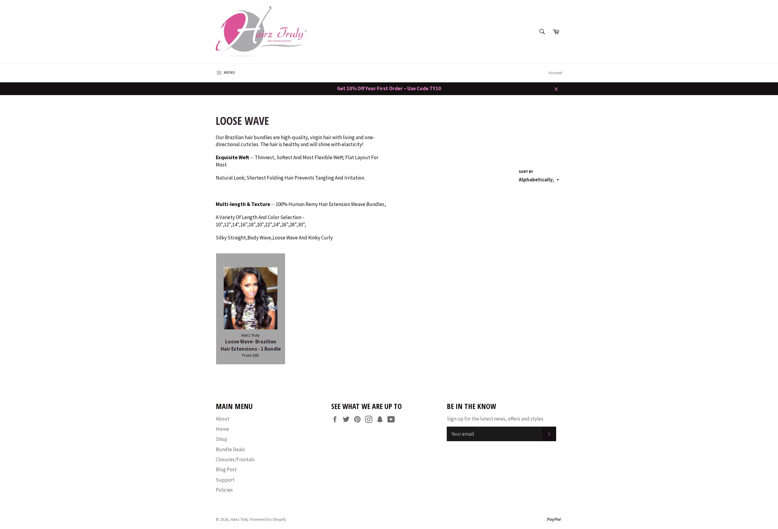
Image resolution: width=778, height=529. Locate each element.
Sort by (526, 171)
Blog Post (226, 469)
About (222, 418)
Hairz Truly (239, 519)
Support (225, 479)
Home (222, 429)
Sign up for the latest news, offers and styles (495, 418)
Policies (224, 489)
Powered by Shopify (268, 519)
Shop (221, 439)
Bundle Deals (230, 449)
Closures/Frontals (235, 459)
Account (555, 72)
